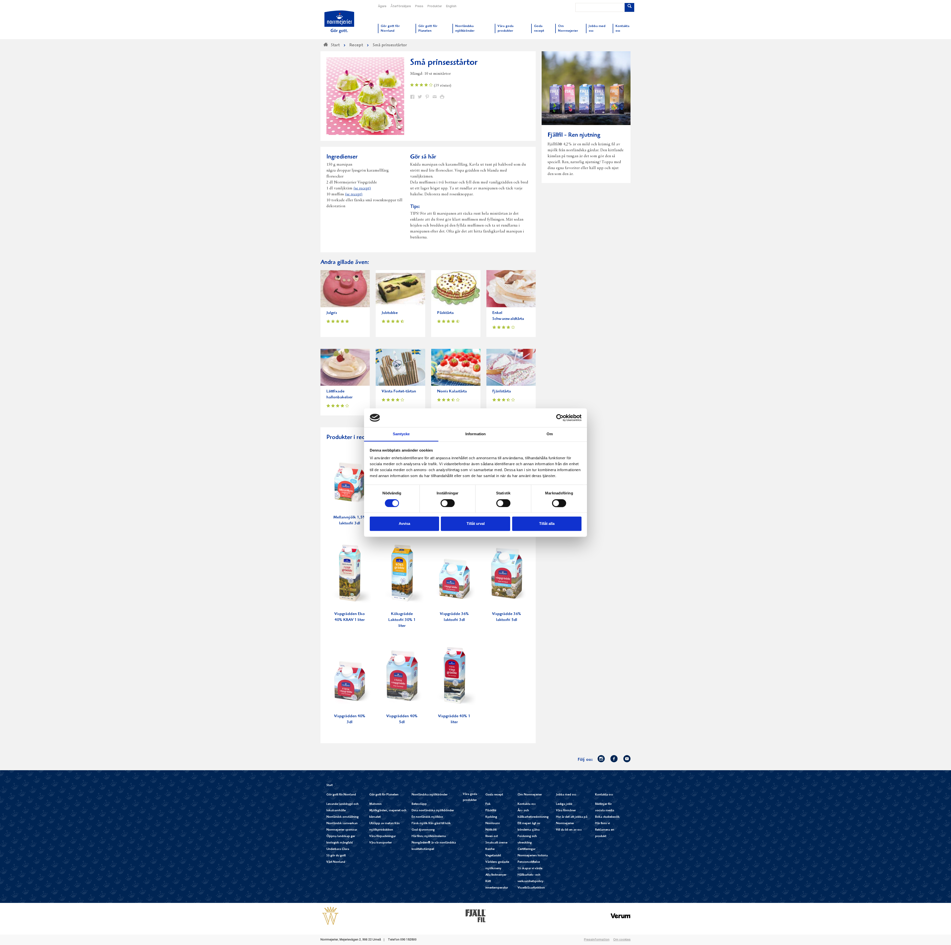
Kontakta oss (527, 804)
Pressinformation (596, 939)
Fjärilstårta (501, 391)
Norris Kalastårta (452, 391)
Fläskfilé (490, 810)
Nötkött (491, 830)
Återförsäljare (401, 6)
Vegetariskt (493, 855)
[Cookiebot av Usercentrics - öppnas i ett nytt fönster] (559, 417)
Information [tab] (475, 434)
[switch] (448, 503)
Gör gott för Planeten (383, 794)
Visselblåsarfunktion (531, 888)
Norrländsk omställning (342, 817)
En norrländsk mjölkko (427, 817)
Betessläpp (419, 804)
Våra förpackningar (382, 836)
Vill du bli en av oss (569, 830)
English (451, 6)
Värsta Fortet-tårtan (399, 391)
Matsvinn (375, 804)
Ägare (382, 6)
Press (419, 6)
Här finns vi (602, 823)
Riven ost (491, 836)
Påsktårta (445, 313)
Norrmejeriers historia (533, 855)
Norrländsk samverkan (342, 823)
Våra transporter (380, 842)
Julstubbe (390, 313)
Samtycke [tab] (401, 434)
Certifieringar (526, 849)
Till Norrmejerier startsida (339, 21)
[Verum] (621, 916)
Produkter (434, 6)
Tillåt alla (547, 524)
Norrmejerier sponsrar (341, 830)
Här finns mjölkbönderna (429, 836)
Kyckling (491, 817)
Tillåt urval (476, 524)
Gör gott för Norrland (341, 794)
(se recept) (362, 188)
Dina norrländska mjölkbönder (433, 810)
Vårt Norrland (335, 862)
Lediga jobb (564, 804)
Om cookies (622, 939)
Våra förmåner (566, 810)
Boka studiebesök (607, 817)
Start (329, 785)
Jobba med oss (566, 794)
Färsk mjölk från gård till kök (431, 823)
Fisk (488, 804)
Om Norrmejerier (530, 794)
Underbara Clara (337, 849)
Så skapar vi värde (530, 868)
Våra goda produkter (470, 797)
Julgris (331, 313)
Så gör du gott (336, 855)
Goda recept (494, 794)
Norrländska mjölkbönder (430, 794)
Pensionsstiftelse (529, 862)
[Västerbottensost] (330, 916)
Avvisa (404, 524)
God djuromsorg (423, 830)
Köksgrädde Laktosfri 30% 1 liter (402, 620)
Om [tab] (550, 434)
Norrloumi (492, 823)
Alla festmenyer (495, 875)
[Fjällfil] (475, 916)
